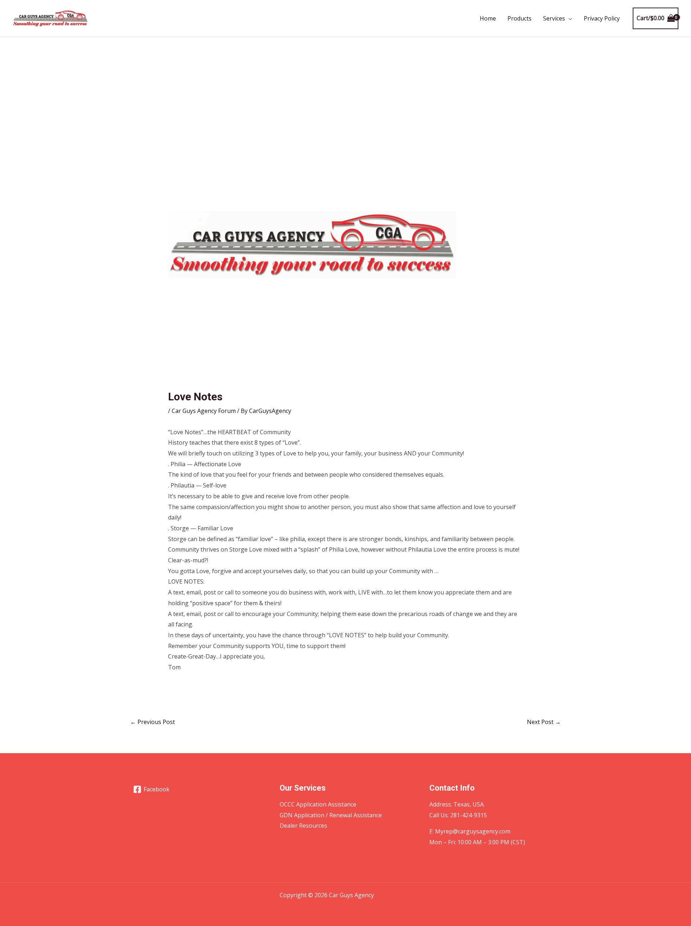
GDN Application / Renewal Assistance (331, 815)
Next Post (544, 722)
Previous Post (152, 722)
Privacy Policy (602, 18)
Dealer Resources (303, 826)
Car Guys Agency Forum (204, 411)
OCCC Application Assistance (318, 804)
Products (519, 18)
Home (488, 18)
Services (554, 18)
